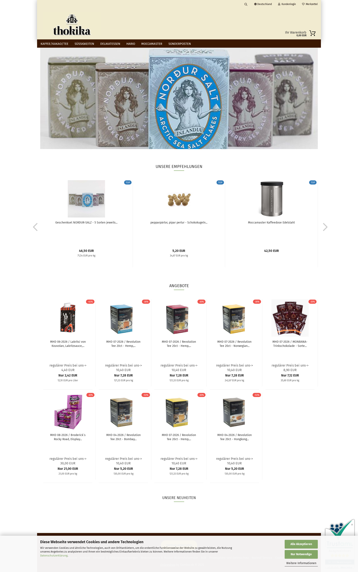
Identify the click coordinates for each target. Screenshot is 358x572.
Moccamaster (151, 44)
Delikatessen (110, 44)
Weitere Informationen (301, 563)
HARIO (130, 44)
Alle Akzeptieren (301, 544)
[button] (34, 227)
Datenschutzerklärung (54, 555)
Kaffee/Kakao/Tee (54, 44)
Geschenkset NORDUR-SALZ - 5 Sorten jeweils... (86, 222)
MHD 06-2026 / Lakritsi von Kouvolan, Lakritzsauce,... (68, 344)
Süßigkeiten (84, 44)
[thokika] (72, 23)
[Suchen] (246, 4)
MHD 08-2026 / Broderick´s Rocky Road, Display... (68, 437)
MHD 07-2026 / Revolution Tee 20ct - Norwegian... (234, 344)
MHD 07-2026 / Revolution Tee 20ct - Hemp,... (123, 344)
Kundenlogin (288, 4)
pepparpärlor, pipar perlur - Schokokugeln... (178, 222)
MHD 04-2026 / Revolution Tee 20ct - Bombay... (123, 437)
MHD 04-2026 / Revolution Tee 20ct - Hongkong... (234, 437)
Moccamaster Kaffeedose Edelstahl (271, 222)
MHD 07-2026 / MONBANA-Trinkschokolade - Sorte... (289, 344)
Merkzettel (311, 4)
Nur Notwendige (301, 554)
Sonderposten (179, 44)
